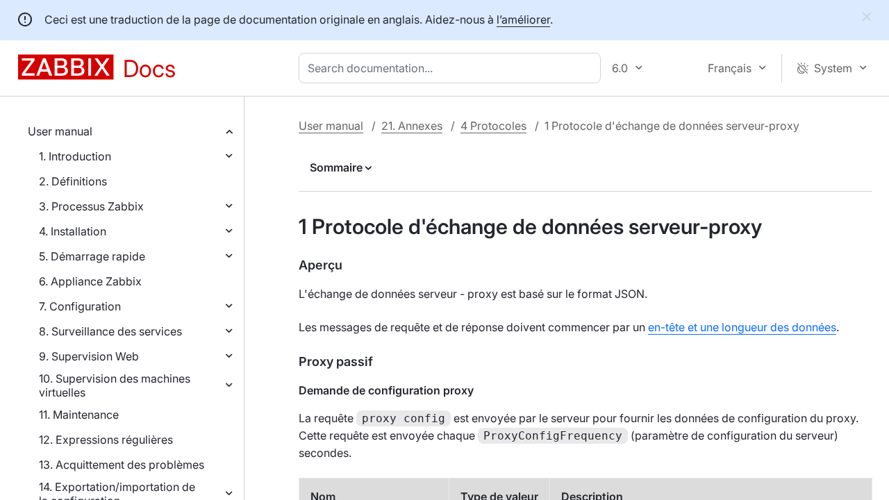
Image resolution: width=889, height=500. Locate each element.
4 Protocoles (493, 126)
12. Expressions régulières (106, 440)
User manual (60, 131)
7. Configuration (80, 306)
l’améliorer (523, 19)
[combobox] (452, 68)
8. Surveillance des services (110, 331)
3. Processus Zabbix (91, 206)
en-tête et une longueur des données (742, 327)
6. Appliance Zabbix (90, 281)
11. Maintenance (79, 415)
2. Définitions (73, 181)
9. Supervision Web (89, 356)
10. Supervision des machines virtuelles (114, 385)
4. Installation (72, 231)
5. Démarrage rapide (92, 256)
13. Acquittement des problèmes (121, 465)
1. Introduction (75, 156)
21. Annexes (411, 126)
